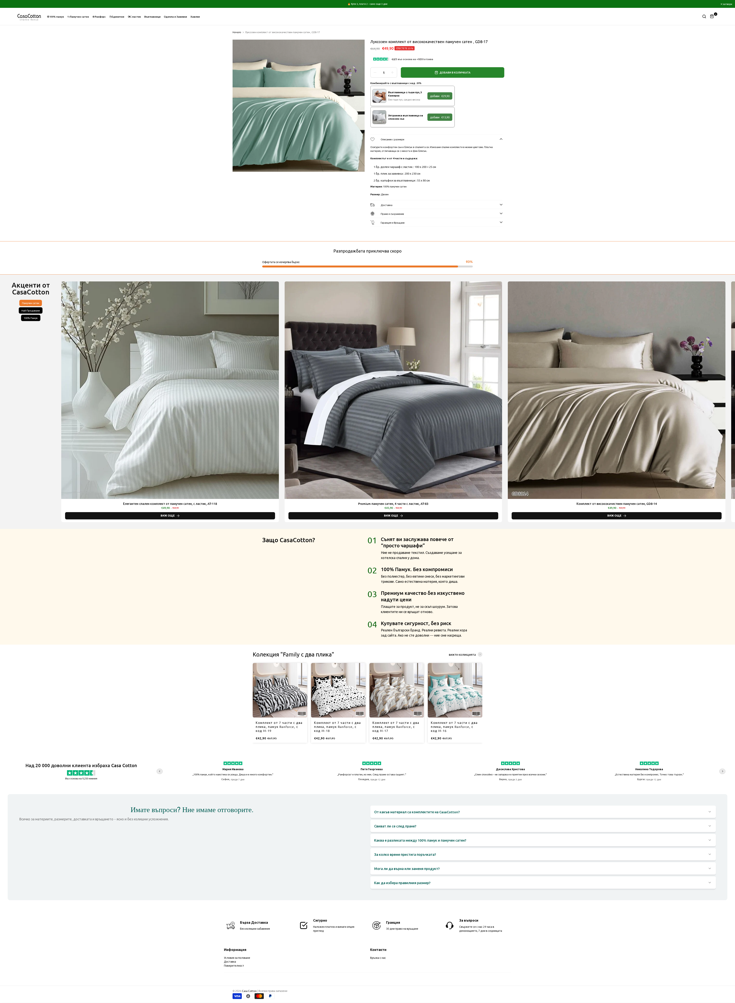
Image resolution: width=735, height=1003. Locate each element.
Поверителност (234, 965)
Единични (118, 16)
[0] (712, 16)
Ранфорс (100, 16)
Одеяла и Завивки (175, 16)
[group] (280, 703)
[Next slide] (696, 401)
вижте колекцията (462, 654)
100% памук (56, 16)
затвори (9, 4)
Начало (237, 32)
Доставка (230, 961)
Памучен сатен (79, 16)
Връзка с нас (378, 957)
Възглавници (152, 16)
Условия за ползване (237, 957)
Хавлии (195, 16)
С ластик (135, 16)
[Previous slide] (99, 401)
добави (440, 96)
